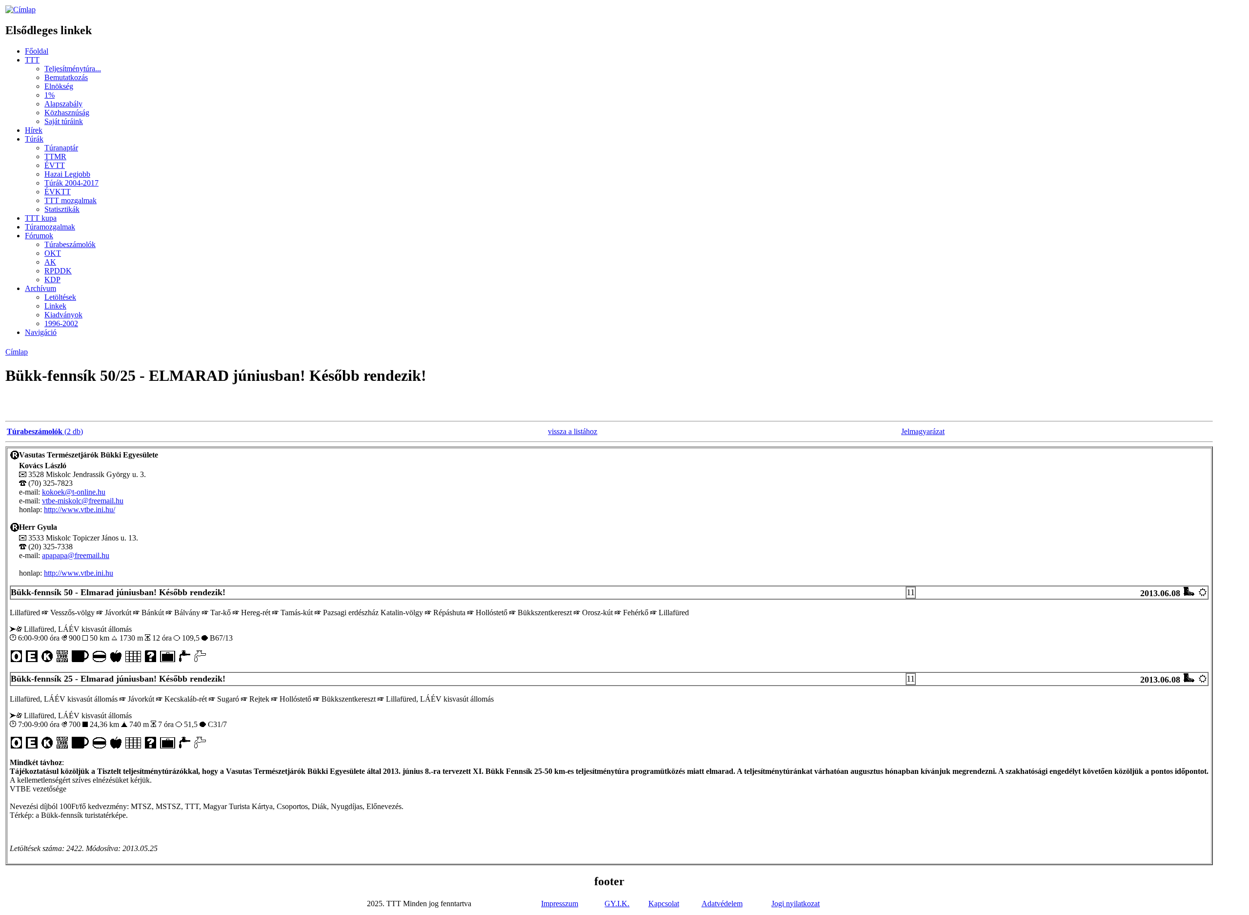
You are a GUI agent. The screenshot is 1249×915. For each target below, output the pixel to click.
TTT (32, 60)
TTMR (55, 156)
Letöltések (60, 297)
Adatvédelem (722, 903)
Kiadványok (63, 315)
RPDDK (58, 271)
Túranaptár (61, 148)
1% (49, 95)
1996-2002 (61, 323)
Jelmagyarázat (923, 431)
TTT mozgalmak (70, 200)
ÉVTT (54, 165)
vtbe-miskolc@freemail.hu (82, 501)
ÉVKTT (57, 191)
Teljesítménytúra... (72, 68)
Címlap (16, 352)
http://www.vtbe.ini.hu (78, 573)
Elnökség (58, 86)
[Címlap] (20, 9)
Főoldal (36, 51)
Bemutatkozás (66, 77)
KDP (52, 279)
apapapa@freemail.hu (75, 555)
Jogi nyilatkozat (795, 903)
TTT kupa (41, 218)
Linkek (55, 306)
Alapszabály (63, 104)
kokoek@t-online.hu (73, 492)
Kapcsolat (663, 903)
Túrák (34, 139)
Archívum (40, 288)
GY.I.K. (616, 903)
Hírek (33, 130)
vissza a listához (572, 431)
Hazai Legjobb (67, 174)
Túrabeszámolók (70, 244)
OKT (52, 253)
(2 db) (45, 431)
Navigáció (41, 332)
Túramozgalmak (50, 227)
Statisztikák (62, 209)
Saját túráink (63, 121)
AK (50, 262)
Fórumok (39, 235)
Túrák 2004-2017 (71, 183)
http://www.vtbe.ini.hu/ (79, 509)
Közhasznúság (66, 112)
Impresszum (559, 903)
